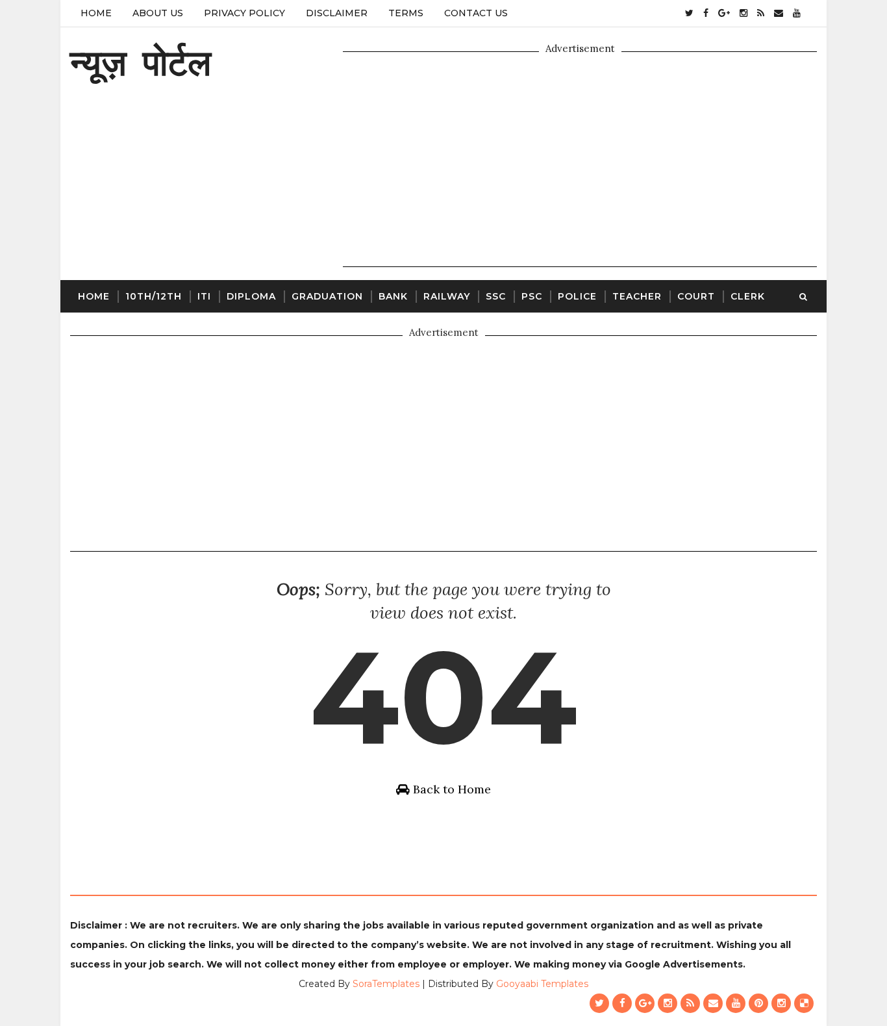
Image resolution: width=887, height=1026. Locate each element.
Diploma (251, 296)
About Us (157, 13)
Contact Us (476, 13)
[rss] (761, 13)
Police (577, 296)
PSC (531, 296)
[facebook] (706, 13)
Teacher (637, 296)
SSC (496, 296)
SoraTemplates (386, 984)
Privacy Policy (244, 13)
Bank (393, 296)
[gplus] (724, 13)
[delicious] (804, 1003)
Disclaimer (337, 13)
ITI (204, 296)
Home (96, 13)
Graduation (327, 296)
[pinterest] (758, 1003)
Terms (405, 13)
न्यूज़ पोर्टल (140, 62)
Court (696, 296)
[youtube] (797, 13)
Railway (446, 296)
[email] (778, 13)
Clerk (748, 296)
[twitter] (689, 13)
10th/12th (153, 296)
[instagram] (743, 13)
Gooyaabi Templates (542, 984)
